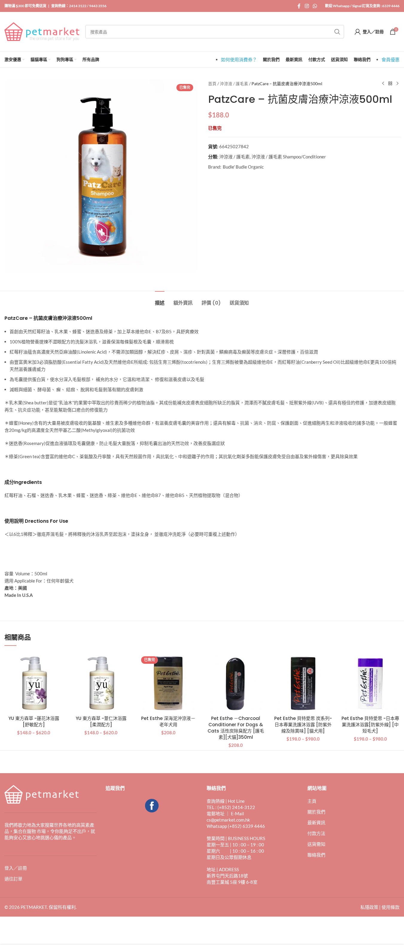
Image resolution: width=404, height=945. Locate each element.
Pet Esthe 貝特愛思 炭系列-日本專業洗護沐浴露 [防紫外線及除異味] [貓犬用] (303, 724)
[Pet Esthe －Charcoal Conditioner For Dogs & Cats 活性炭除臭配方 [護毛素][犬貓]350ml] (235, 683)
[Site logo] (41, 31)
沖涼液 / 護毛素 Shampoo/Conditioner (288, 156)
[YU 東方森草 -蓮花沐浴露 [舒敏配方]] (33, 683)
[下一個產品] (397, 83)
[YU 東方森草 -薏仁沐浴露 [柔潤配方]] (101, 683)
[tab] (159, 300)
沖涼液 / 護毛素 (234, 83)
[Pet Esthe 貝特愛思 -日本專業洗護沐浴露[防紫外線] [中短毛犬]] (370, 683)
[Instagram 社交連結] (307, 5)
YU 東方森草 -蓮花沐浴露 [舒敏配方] (33, 721)
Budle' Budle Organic (243, 166)
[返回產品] (390, 83)
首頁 (212, 83)
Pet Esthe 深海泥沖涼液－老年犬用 (168, 721)
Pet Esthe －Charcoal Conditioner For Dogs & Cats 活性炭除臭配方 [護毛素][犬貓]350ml (236, 727)
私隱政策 (369, 907)
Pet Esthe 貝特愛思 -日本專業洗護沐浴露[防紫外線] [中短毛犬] (370, 724)
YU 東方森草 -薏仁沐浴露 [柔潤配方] (101, 721)
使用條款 (391, 907)
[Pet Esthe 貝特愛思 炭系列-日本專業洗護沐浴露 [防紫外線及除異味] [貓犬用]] (303, 683)
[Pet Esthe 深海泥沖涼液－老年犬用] (168, 683)
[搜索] (337, 32)
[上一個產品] (383, 83)
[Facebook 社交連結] (299, 5)
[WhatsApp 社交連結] (315, 5)
